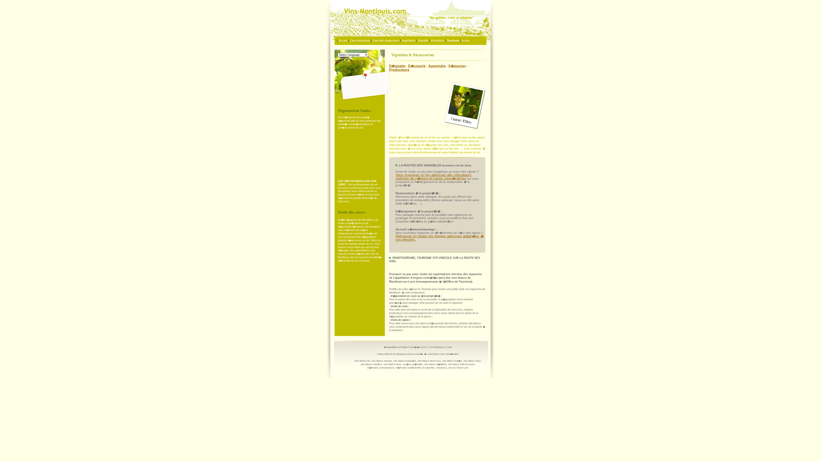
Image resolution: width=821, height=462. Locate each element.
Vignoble (423, 40)
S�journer (457, 66)
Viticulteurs (437, 40)
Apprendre (437, 66)
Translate (352, 62)
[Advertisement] (359, 154)
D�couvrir (417, 66)
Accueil (342, 40)
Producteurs (399, 70)
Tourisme (453, 40)
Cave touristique (360, 40)
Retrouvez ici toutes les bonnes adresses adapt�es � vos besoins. (440, 238)
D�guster (397, 66)
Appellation (408, 40)
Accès (465, 40)
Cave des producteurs (385, 40)
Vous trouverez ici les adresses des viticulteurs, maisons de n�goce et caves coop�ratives (434, 177)
